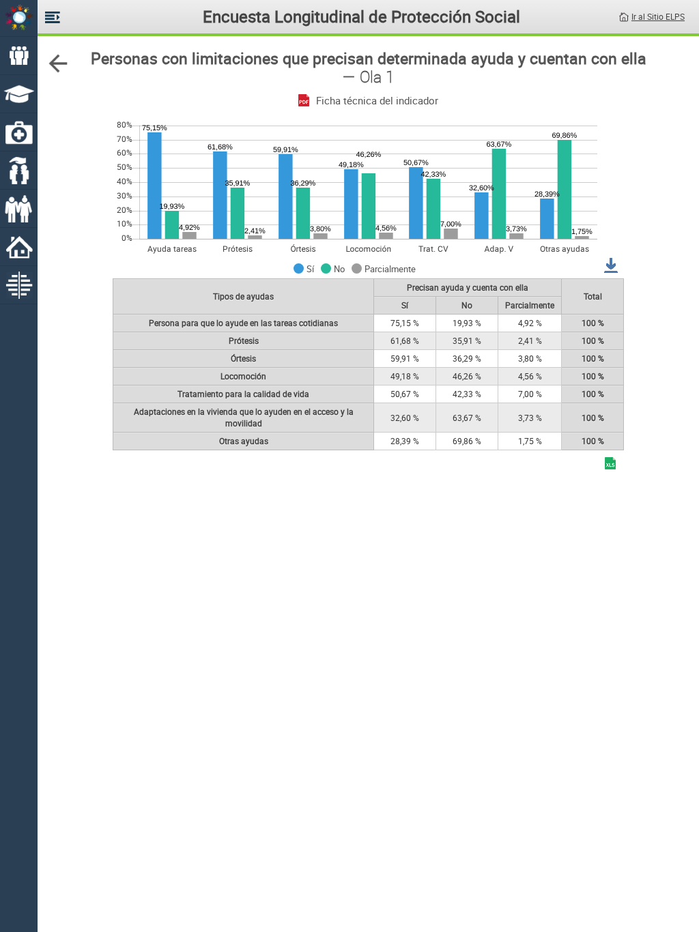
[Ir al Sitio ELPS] (624, 16)
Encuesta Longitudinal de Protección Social (361, 16)
